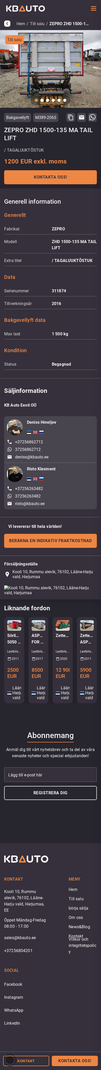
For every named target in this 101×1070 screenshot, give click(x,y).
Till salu (37, 23)
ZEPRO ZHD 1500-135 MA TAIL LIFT (70, 23)
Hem (21, 23)
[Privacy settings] (10, 1060)
